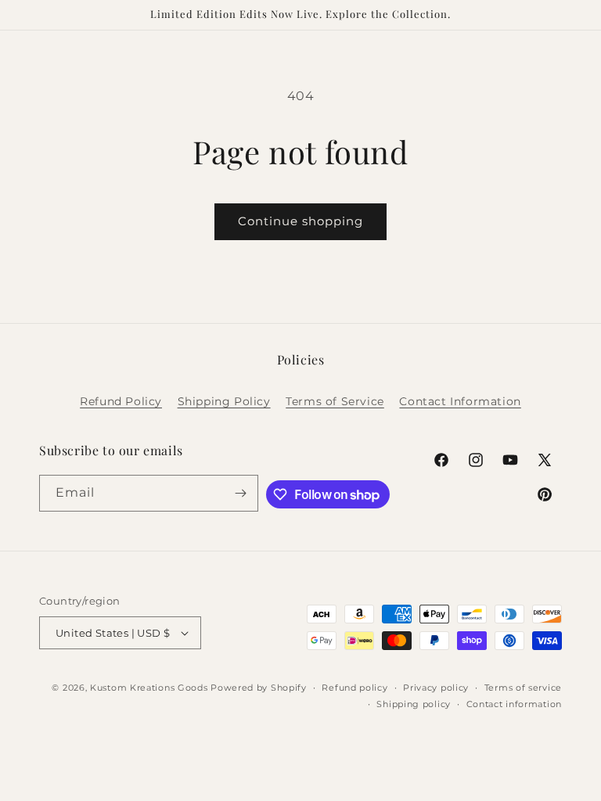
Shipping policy (413, 704)
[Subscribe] (240, 493)
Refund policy (354, 687)
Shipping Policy (224, 401)
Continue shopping (300, 221)
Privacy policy (436, 687)
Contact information (514, 704)
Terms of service (523, 687)
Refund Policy (121, 401)
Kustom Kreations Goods (148, 687)
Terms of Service (335, 401)
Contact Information (459, 401)
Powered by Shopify (259, 687)
